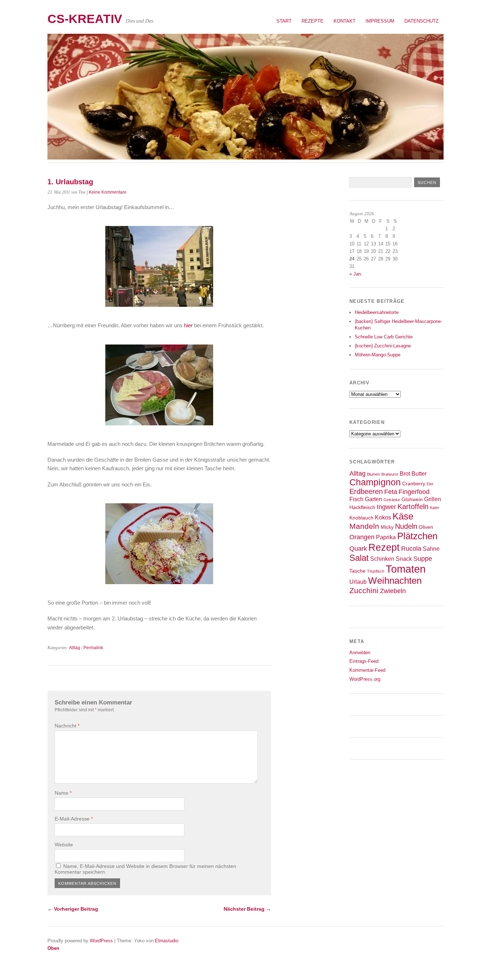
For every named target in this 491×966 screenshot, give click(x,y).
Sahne (431, 548)
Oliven (426, 527)
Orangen (362, 537)
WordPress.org (364, 679)
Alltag (74, 647)
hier (189, 325)
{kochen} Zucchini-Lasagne (383, 345)
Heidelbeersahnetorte (377, 312)
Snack (404, 558)
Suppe (422, 558)
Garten (373, 499)
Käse (403, 516)
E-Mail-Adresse (74, 819)
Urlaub (358, 581)
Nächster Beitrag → (247, 909)
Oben (53, 948)
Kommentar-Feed (367, 670)
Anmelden (359, 652)
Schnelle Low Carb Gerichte (384, 336)
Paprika (386, 537)
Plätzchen (417, 536)
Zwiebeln (393, 591)
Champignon (375, 482)
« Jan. (355, 274)
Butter (419, 473)
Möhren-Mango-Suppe (377, 354)
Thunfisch (375, 571)
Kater (434, 507)
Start (284, 21)
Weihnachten (395, 580)
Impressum (380, 21)
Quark (358, 548)
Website (64, 844)
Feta (390, 491)
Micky (387, 527)
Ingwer (386, 506)
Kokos (383, 517)
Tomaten (406, 569)
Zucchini (363, 590)
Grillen (432, 499)
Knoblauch (361, 518)
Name (63, 793)
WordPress (101, 940)
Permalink (93, 647)
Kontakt (344, 21)
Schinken (382, 558)
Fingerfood (414, 491)
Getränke (392, 500)
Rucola (411, 548)
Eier (430, 484)
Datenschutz (421, 21)
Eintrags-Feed (363, 661)
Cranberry (413, 483)
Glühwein (412, 499)
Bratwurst (389, 474)
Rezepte (312, 21)
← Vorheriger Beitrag (72, 909)
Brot (405, 473)
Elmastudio (166, 940)
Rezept (384, 547)
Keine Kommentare (108, 192)
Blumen (373, 474)
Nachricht (67, 726)
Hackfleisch (362, 507)
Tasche (357, 571)
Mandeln (364, 526)
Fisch (356, 499)
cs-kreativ (84, 19)
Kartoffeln (413, 506)
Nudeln (406, 526)
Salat (359, 558)
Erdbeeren (366, 491)
